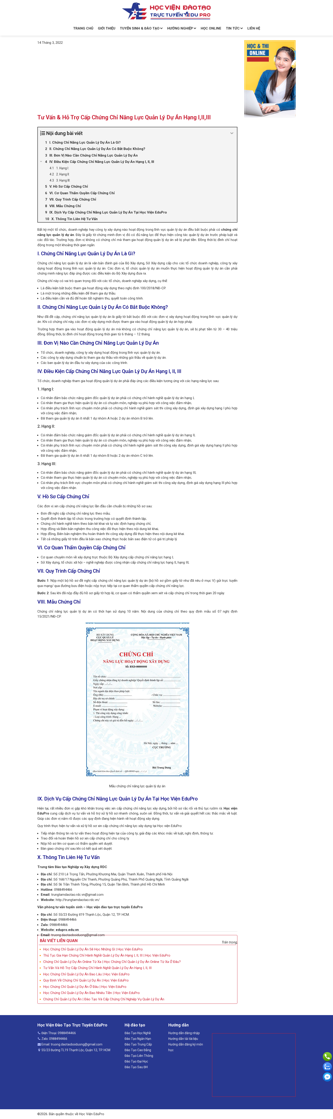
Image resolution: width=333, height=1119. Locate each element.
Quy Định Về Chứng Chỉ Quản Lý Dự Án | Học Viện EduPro (86, 980)
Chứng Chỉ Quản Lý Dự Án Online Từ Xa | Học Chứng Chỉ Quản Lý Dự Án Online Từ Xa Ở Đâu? (112, 962)
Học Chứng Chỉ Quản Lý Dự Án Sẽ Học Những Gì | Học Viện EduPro (93, 949)
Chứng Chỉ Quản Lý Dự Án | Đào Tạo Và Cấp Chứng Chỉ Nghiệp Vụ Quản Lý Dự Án (103, 999)
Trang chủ (83, 28)
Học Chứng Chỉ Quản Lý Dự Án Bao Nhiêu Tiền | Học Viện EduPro (91, 993)
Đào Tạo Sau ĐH (136, 1067)
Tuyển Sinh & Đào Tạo (139, 28)
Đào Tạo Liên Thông (139, 1056)
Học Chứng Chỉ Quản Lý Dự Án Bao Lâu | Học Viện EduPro (86, 974)
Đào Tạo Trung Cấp (138, 1044)
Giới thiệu (106, 28)
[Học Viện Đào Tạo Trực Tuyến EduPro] (166, 11)
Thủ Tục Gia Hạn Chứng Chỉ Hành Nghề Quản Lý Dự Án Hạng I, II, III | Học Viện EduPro (106, 955)
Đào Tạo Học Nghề (138, 1033)
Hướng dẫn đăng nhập (184, 1033)
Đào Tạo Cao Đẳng (138, 1050)
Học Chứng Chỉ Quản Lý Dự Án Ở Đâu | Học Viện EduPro (84, 987)
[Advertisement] (137, 79)
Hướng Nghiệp (180, 28)
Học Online (211, 28)
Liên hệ (253, 28)
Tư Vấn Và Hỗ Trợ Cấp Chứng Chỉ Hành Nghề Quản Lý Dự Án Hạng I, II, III (97, 968)
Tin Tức (233, 28)
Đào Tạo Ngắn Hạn (138, 1038)
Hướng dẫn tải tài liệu (183, 1038)
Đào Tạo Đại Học (136, 1061)
